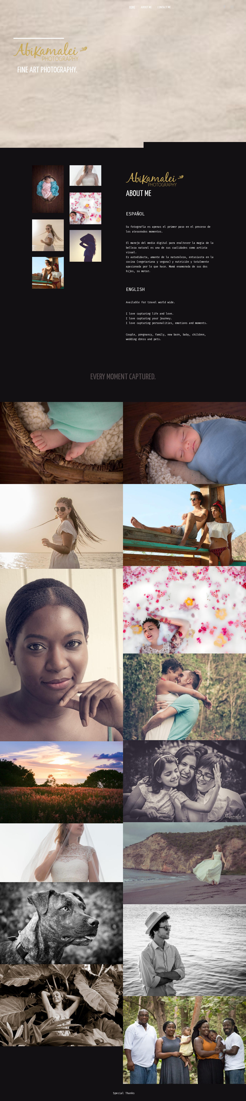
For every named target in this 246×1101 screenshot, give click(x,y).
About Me (146, 7)
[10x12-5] (184, 696)
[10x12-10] (61, 852)
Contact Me (164, 7)
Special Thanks (124, 1093)
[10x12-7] (61, 782)
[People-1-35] (184, 950)
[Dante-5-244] (184, 443)
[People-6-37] (61, 526)
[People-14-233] (184, 609)
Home (132, 7)
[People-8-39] (184, 525)
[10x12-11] (61, 923)
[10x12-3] (61, 655)
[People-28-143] (184, 863)
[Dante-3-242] (61, 443)
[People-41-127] (184, 781)
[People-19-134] (61, 1005)
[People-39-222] (184, 1040)
